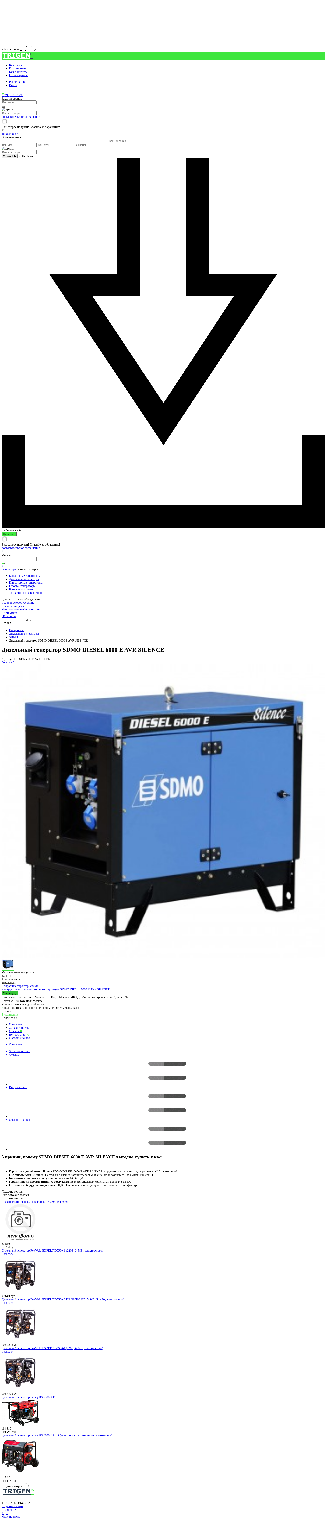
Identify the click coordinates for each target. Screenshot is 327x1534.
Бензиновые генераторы (24, 575)
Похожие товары (12, 1198)
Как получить (18, 71)
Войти (13, 85)
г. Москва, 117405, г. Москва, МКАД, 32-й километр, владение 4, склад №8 (80, 997)
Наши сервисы (18, 75)
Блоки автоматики (21, 589)
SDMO (13, 637)
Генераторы (9, 569)
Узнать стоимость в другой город (23, 1004)
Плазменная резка (13, 606)
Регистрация (17, 81)
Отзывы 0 (8, 662)
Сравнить (8, 1011)
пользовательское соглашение (21, 116)
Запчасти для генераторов (26, 592)
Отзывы (15, 1031)
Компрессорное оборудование (21, 609)
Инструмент (9, 612)
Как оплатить (17, 68)
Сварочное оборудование (18, 602)
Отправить (9, 534)
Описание (15, 1024)
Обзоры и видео (20, 1038)
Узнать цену (10, 993)
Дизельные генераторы (24, 579)
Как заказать (17, 65)
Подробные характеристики (20, 986)
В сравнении (10, 1014)
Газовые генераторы (22, 586)
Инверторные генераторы (26, 582)
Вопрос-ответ (19, 1034)
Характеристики (19, 1027)
